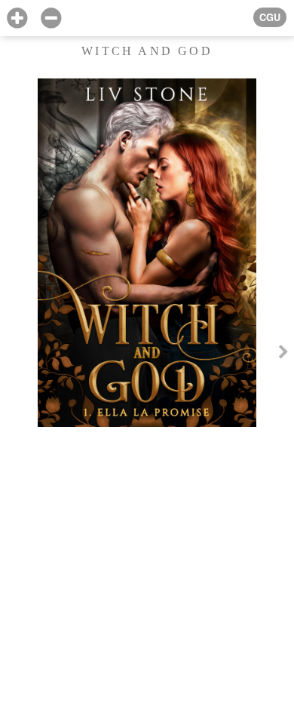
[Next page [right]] (283, 354)
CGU (269, 17)
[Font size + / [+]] (17, 18)
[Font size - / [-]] (51, 18)
